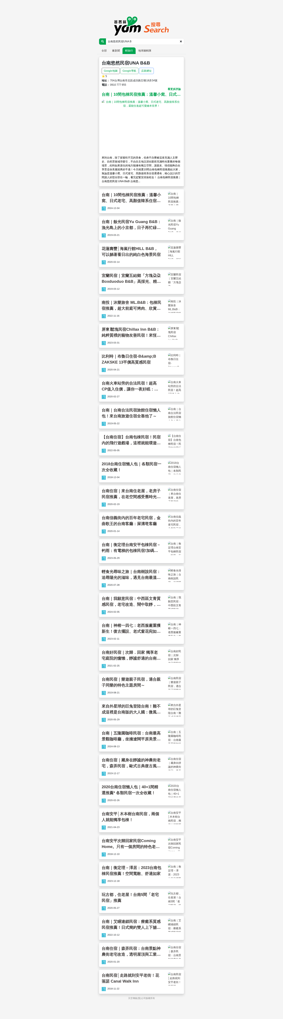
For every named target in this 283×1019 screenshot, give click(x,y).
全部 (104, 50)
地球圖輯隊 (144, 50)
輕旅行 (129, 50)
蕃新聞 (116, 50)
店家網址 (146, 70)
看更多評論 (174, 89)
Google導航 (129, 70)
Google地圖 (111, 70)
